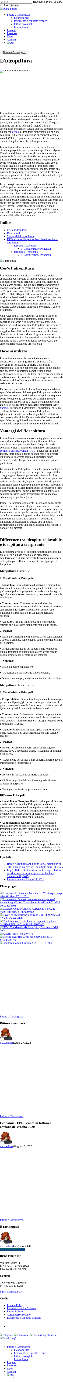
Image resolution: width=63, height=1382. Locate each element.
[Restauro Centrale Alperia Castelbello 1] (31, 911)
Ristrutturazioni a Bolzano (21, 1308)
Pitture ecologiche (24, 1356)
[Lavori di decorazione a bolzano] (31, 918)
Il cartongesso (21, 1349)
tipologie (5, 407)
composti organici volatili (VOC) (18, 450)
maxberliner (6, 1042)
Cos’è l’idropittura (17, 229)
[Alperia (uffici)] (16, 933)
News (10, 1368)
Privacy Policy (15, 1305)
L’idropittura (21, 1359)
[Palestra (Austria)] (31, 939)
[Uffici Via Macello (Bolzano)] (31, 930)
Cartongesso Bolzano (19, 1314)
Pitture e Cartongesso (14, 52)
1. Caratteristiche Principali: (36, 248)
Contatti (11, 1371)
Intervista (12, 1365)
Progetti (11, 1362)
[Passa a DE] (10, 42)
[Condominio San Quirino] (26, 942)
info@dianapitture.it (11, 1291)
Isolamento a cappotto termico (30, 1353)
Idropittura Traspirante (26, 251)
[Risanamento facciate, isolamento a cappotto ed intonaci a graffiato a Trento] (31, 905)
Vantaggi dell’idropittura (20, 236)
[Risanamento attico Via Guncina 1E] (31, 896)
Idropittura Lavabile (25, 245)
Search (14, 5)
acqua (15, 131)
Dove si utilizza (15, 233)
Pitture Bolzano (15, 1311)
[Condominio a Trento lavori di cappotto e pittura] (31, 924)
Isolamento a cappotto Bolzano (24, 1317)
